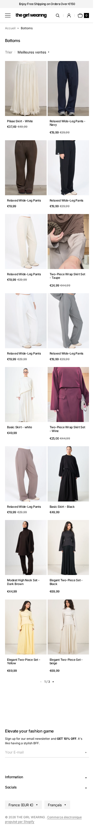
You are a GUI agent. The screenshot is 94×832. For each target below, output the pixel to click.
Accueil (10, 28)
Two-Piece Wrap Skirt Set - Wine (63, 420)
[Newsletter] (82, 753)
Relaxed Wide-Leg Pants (24, 195)
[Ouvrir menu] (8, 16)
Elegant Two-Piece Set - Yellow (23, 647)
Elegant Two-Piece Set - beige (64, 647)
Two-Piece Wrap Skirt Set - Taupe (63, 270)
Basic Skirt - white (19, 418)
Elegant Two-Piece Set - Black (64, 570)
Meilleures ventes (32, 52)
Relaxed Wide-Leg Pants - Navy (64, 120)
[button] (57, 15)
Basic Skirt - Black (60, 496)
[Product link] (25, 96)
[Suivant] (51, 668)
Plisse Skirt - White (20, 118)
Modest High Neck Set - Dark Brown (23, 570)
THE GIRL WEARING (31, 817)
